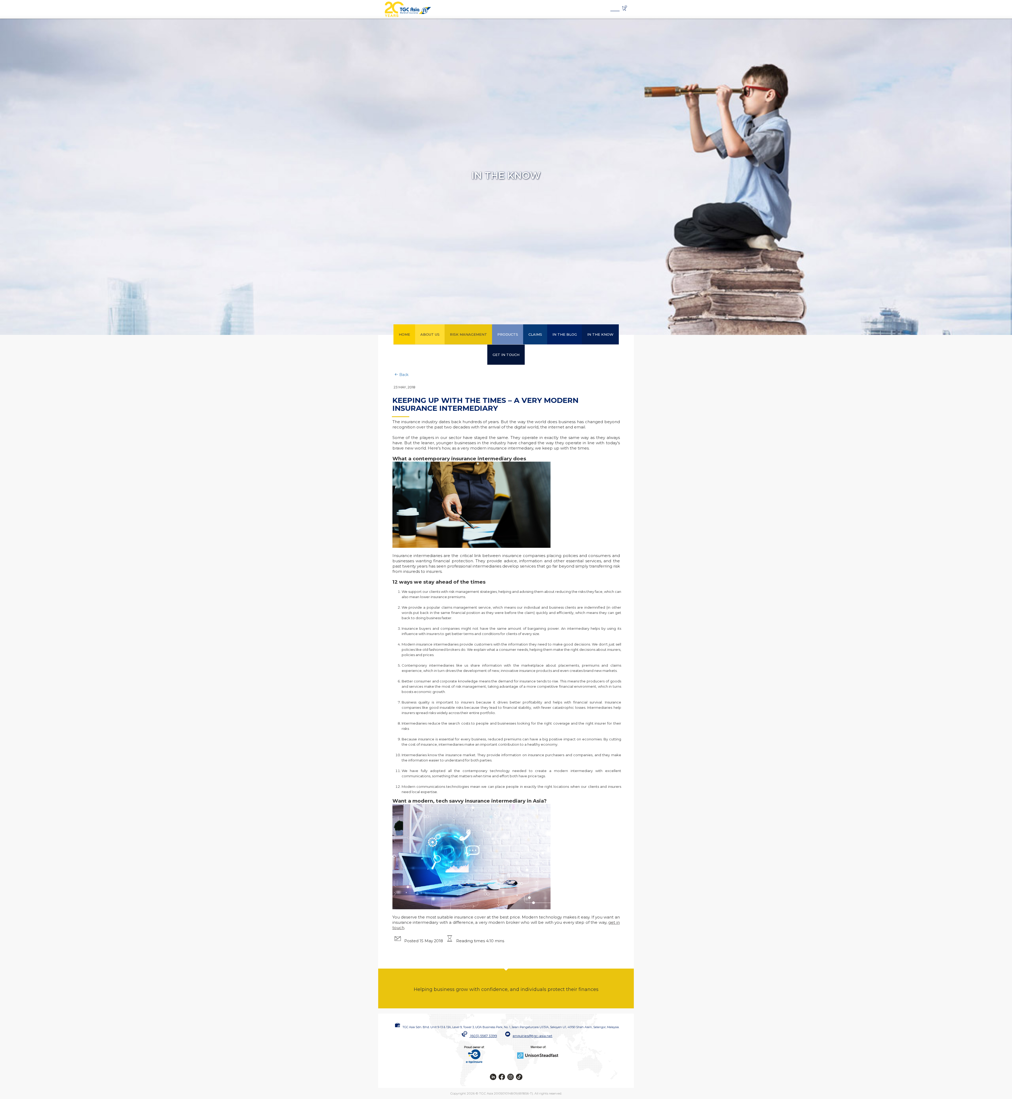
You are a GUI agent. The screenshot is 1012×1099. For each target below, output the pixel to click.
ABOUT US (430, 334)
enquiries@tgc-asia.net (532, 1036)
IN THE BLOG (564, 334)
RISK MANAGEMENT (468, 334)
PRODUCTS (507, 334)
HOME (404, 334)
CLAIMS (535, 334)
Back (403, 374)
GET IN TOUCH (506, 355)
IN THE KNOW (600, 334)
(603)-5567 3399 (483, 1036)
